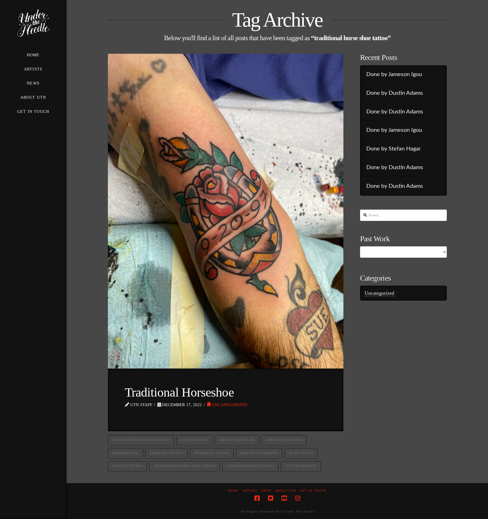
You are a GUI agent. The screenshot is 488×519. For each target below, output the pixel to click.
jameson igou (125, 453)
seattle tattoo (127, 466)
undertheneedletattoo (250, 466)
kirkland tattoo (166, 453)
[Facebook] (257, 498)
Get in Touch (313, 490)
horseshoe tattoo (284, 440)
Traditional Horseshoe (179, 392)
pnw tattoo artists (259, 453)
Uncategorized (229, 404)
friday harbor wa (237, 440)
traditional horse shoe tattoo (184, 466)
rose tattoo (301, 453)
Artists (250, 490)
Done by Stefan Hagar (393, 149)
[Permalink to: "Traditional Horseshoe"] (225, 211)
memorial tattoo (211, 453)
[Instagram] (297, 498)
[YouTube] (284, 498)
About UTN (285, 490)
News (266, 490)
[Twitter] (270, 498)
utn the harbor (301, 466)
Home (233, 490)
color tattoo (194, 440)
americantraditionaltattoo (141, 440)
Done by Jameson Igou (394, 74)
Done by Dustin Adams (394, 93)
